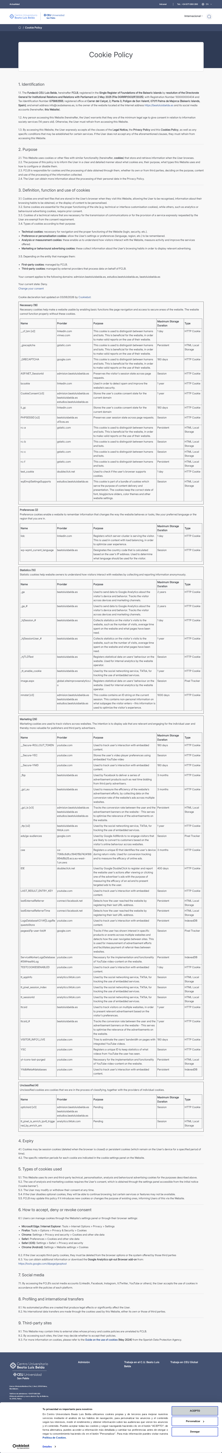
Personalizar (193, 1421)
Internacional (192, 16)
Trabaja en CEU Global (184, 1362)
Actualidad (15, 4)
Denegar (195, 1431)
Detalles (47, 1446)
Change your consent (31, 288)
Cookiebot (84, 297)
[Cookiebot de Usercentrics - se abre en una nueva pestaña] (21, 1446)
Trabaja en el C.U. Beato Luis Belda (141, 1364)
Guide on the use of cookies (101, 1339)
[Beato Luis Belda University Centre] (37, 16)
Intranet (163, 4)
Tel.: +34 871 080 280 (187, 4)
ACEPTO (195, 1410)
